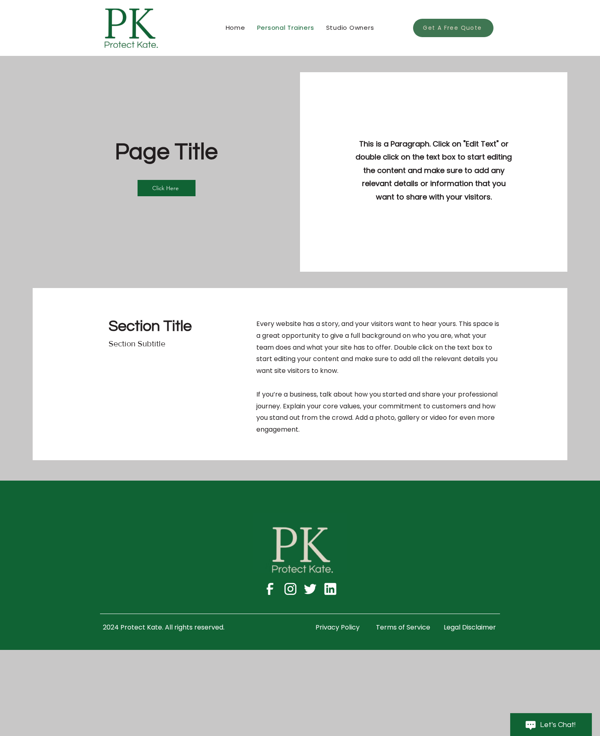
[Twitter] (310, 589)
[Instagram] (290, 589)
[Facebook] (270, 589)
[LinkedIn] (330, 589)
